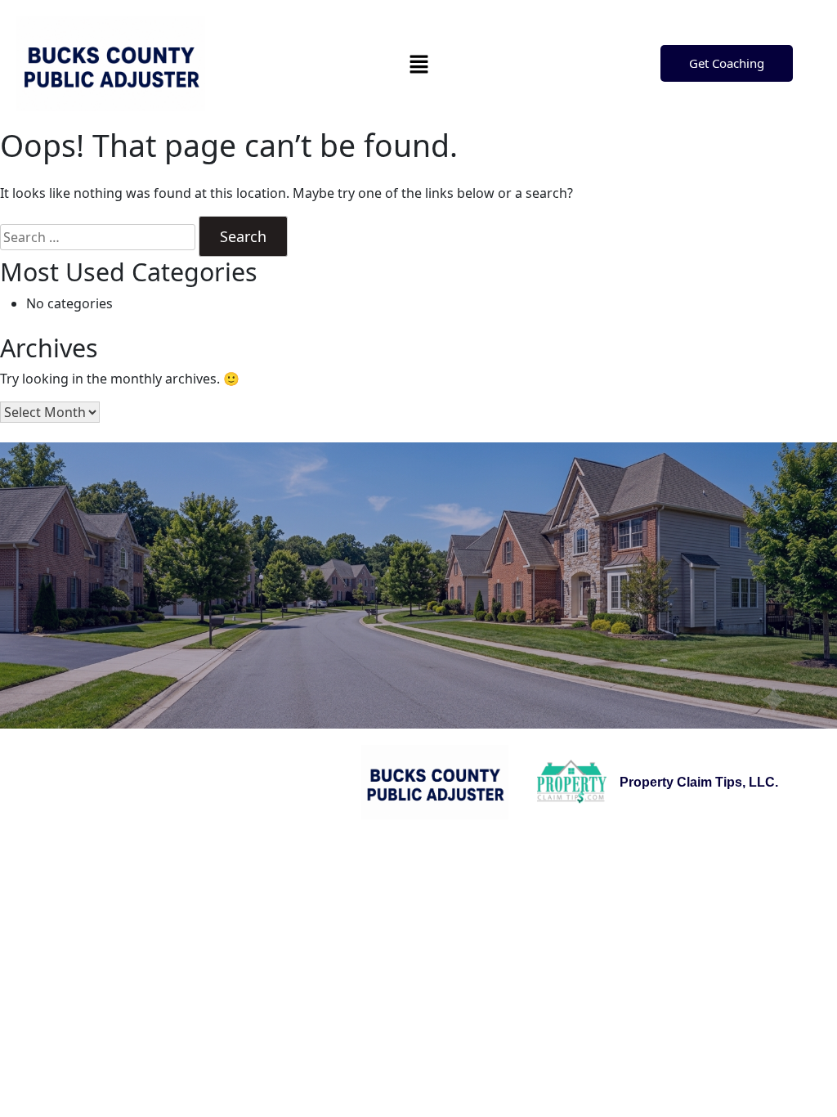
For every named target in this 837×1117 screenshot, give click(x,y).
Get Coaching (726, 63)
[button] (418, 64)
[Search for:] (97, 237)
